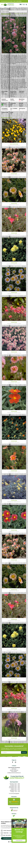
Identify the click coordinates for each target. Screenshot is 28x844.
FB (13, 762)
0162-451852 (14, 771)
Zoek (26, 4)
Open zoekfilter (5, 11)
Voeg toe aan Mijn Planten (21, 13)
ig (24, 4)
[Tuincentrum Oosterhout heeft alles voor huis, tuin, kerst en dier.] (8, 4)
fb (21, 4)
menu (2, 4)
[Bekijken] (20, 4)
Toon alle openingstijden (14, 793)
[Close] (25, 820)
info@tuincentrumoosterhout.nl (14, 772)
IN (15, 762)
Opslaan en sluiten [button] (7, 838)
